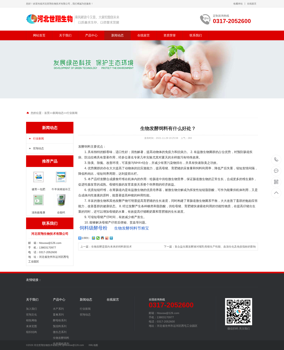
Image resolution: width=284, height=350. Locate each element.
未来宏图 (31, 326)
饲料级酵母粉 (93, 227)
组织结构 (31, 332)
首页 (47, 112)
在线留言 (251, 3)
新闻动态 (117, 35)
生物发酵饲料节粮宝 (131, 228)
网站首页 (39, 35)
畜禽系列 (58, 314)
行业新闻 (72, 112)
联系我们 (196, 35)
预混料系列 (59, 326)
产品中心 (91, 35)
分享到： (86, 238)
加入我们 (31, 308)
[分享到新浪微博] (107, 238)
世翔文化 (31, 314)
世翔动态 (38, 148)
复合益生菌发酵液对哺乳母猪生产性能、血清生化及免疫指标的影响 (215, 246)
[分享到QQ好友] (102, 238)
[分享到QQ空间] (93, 238)
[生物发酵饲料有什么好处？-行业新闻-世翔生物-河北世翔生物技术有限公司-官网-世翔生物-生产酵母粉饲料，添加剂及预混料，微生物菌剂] (73, 19)
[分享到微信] (98, 238)
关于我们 (65, 35)
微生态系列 (59, 332)
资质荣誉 (169, 35)
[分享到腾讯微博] (111, 238)
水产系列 (58, 308)
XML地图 (93, 345)
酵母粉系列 (59, 320)
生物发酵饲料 (61, 337)
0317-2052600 (276, 160)
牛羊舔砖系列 (61, 343)
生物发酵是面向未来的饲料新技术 (111, 246)
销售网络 (31, 320)
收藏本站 (238, 3)
